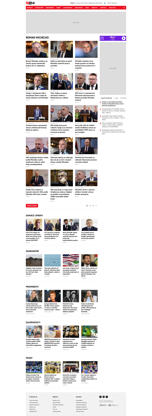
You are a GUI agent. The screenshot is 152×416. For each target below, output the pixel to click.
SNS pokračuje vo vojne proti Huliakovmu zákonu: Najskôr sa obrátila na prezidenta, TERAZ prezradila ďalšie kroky (61, 194)
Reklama (55, 397)
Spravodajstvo (79, 400)
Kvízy (87, 8)
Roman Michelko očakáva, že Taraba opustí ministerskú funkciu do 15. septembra (36, 63)
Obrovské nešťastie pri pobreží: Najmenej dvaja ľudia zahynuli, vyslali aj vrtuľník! (52, 271)
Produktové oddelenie (81, 402)
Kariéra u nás (32, 407)
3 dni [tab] (116, 98)
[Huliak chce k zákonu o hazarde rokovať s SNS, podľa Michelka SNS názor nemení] (37, 177)
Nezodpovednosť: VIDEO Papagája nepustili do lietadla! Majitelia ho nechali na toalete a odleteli (89, 343)
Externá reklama (57, 402)
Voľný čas (112, 8)
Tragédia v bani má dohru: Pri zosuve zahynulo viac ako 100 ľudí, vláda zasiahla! (34, 271)
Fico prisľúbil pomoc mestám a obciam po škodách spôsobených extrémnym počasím (88, 235)
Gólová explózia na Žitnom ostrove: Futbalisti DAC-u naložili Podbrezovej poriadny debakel (52, 379)
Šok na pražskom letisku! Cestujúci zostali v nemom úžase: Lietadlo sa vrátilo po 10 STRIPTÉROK (112, 125)
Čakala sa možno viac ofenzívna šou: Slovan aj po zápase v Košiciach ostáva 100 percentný (33, 378)
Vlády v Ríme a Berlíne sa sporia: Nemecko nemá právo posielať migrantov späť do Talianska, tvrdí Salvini (89, 272)
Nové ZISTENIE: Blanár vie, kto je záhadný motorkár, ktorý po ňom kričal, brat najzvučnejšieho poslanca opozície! (71, 236)
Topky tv (94, 8)
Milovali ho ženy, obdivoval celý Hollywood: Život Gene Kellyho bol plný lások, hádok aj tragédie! (70, 308)
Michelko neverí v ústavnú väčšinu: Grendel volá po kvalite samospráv (85, 192)
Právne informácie (33, 400)
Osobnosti (65, 313)
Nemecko (65, 385)
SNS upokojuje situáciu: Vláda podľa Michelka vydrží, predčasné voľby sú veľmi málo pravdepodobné (37, 161)
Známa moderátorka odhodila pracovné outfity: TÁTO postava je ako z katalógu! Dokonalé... (88, 308)
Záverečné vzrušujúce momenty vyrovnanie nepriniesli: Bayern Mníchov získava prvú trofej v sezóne (69, 379)
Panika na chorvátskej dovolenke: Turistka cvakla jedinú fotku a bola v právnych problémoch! (113, 103)
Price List (55, 409)
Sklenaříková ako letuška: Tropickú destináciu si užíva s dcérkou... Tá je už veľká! (113, 118)
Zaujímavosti (67, 8)
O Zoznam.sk (33, 397)
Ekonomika (79, 8)
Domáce (30, 8)
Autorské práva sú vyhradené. (106, 401)
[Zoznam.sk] (104, 405)
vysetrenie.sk (66, 349)
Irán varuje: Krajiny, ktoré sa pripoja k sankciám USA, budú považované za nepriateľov (71, 271)
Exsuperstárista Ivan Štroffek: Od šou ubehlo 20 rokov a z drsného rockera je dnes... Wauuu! (52, 307)
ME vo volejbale (84, 383)
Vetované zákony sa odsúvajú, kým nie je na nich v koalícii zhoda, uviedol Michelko (61, 159)
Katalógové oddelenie (81, 407)
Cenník (54, 407)
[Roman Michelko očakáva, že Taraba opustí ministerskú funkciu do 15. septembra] (37, 49)
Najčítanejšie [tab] (106, 98)
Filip (91, 3)
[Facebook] (100, 397)
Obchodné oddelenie (81, 405)
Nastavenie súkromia (34, 405)
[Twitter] (107, 397)
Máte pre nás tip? (80, 411)
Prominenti (50, 8)
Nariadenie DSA (33, 411)
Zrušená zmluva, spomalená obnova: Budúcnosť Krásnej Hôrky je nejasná (36, 127)
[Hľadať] (124, 7)
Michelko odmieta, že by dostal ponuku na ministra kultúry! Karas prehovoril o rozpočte (85, 64)
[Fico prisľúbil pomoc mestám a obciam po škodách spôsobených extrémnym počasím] (89, 225)
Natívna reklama (56, 411)
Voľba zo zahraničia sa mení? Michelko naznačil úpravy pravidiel (61, 63)
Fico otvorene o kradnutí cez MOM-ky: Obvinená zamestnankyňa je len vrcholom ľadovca (52, 235)
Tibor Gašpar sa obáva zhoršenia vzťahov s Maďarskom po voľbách (59, 95)
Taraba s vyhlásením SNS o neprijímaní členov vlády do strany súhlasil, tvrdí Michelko (37, 95)
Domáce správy (34, 215)
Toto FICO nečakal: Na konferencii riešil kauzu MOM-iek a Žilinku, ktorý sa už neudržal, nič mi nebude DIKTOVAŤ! (33, 236)
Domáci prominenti (30, 313)
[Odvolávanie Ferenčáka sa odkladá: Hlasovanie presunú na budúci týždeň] (86, 145)
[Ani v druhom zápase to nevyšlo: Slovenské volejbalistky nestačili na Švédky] (89, 367)
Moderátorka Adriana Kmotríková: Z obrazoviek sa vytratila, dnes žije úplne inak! (113, 132)
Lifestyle (103, 8)
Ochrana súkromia (33, 402)
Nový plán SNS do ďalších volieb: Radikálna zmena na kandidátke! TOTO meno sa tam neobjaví (85, 128)
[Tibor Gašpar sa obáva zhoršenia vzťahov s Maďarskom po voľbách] (61, 81)
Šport (59, 8)
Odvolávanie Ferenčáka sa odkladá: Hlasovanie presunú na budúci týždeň (86, 159)
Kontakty (79, 397)
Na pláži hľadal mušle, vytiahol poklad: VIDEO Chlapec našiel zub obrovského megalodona (33, 342)
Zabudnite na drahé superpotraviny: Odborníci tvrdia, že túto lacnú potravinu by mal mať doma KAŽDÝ (70, 343)
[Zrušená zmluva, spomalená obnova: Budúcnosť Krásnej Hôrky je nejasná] (37, 113)
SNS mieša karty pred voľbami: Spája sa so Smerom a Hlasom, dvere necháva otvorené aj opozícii (61, 128)
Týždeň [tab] (123, 98)
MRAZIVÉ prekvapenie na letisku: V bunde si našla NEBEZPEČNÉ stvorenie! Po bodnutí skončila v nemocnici (52, 343)
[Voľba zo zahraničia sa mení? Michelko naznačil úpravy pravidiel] (61, 49)
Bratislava (83, 240)
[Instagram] (103, 397)
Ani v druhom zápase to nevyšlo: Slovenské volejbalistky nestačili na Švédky (89, 378)
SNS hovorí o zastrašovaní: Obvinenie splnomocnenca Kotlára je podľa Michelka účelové (85, 96)
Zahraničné (39, 8)
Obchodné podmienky (58, 405)
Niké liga (28, 383)
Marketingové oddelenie (82, 409)
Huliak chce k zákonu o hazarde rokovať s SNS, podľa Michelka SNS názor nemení (37, 192)
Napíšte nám (32, 409)
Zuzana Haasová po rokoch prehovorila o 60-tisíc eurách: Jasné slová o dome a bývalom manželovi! (34, 308)
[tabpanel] (113, 118)
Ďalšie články (32, 206)
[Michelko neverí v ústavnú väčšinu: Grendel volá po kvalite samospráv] (86, 177)
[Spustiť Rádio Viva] (113, 37)
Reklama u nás (56, 400)
